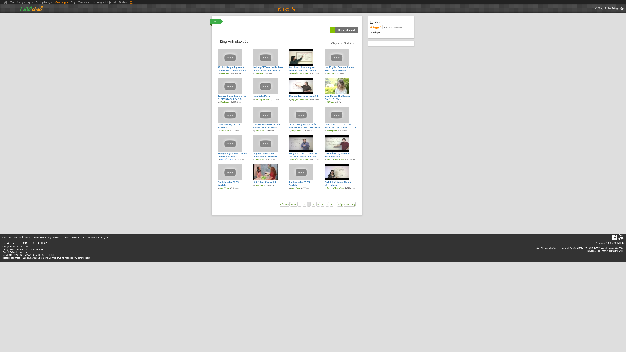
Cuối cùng (349, 204)
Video (215, 21)
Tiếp (340, 204)
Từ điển (123, 2)
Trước (294, 204)
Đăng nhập (617, 8)
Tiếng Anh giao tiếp (20, 2)
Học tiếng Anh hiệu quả (104, 2)
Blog (73, 2)
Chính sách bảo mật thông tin (95, 237)
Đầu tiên (284, 204)
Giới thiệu (6, 237)
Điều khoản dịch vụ (22, 237)
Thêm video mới (347, 30)
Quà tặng (60, 2)
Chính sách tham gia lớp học (47, 237)
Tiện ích (82, 2)
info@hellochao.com (17, 252)
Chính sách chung (71, 237)
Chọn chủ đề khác (343, 43)
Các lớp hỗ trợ (43, 2)
